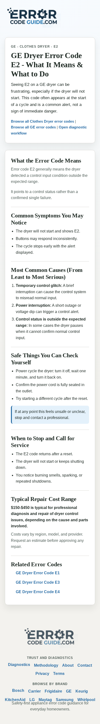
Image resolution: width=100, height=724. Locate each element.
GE (69, 691)
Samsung (65, 700)
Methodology (46, 665)
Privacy (42, 674)
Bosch (18, 690)
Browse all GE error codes (33, 127)
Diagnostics (19, 665)
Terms (59, 674)
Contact (84, 665)
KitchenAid (15, 700)
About (68, 665)
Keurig (81, 691)
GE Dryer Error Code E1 (38, 573)
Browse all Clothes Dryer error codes (42, 121)
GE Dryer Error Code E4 (38, 592)
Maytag (45, 700)
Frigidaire (53, 691)
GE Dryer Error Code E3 (38, 582)
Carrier (34, 691)
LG (32, 700)
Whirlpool (86, 700)
